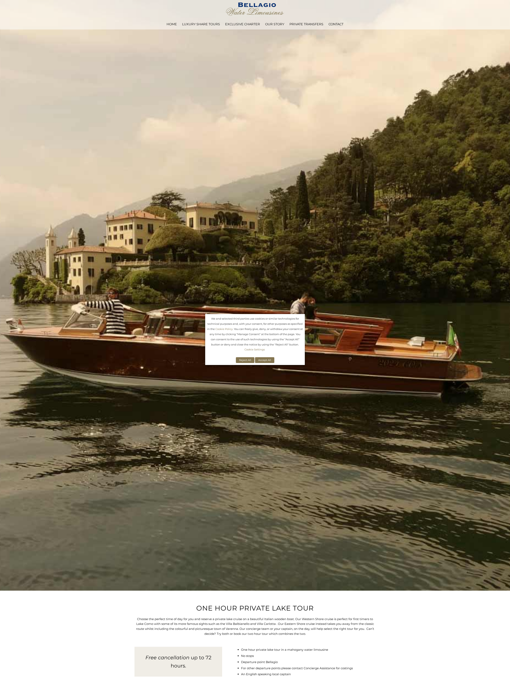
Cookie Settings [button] (254, 349)
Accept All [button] (264, 360)
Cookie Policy (224, 329)
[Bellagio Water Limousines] (255, 9)
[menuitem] (171, 24)
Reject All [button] (245, 360)
